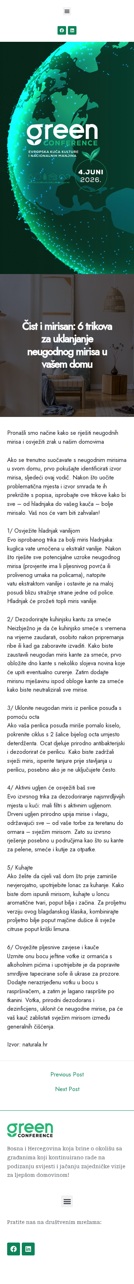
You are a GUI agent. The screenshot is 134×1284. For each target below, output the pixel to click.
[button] (67, 11)
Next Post (67, 1089)
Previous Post (67, 1074)
